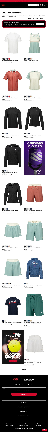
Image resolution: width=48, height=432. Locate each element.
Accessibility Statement (38, 423)
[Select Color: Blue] (25, 283)
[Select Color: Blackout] (25, 321)
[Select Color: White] (5, 59)
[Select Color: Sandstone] (31, 321)
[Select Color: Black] (3, 59)
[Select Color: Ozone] (27, 321)
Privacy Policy (9, 423)
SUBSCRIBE (24, 394)
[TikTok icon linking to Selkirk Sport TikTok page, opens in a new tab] (29, 385)
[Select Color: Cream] (27, 283)
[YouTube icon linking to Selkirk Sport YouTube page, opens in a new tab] (19, 385)
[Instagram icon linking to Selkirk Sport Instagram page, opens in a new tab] (16, 385)
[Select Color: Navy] (7, 59)
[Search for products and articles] (37, 5)
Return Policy (38, 425)
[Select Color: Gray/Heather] (7, 171)
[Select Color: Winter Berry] (27, 359)
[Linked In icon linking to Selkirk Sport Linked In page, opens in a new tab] (32, 385)
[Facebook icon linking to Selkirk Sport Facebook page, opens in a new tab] (22, 385)
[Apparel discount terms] (11, 63)
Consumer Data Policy (23, 425)
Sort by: (37, 18)
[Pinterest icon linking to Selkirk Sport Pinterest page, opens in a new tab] (25, 385)
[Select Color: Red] (9, 59)
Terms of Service (23, 423)
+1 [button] (32, 58)
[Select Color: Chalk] (29, 359)
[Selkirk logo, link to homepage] (3, 5)
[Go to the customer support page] (42, 5)
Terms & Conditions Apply (6, 62)
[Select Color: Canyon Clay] (31, 59)
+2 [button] (10, 58)
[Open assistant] (44, 430)
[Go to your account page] (44, 5)
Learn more (39, 24)
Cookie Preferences (9, 425)
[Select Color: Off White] (5, 321)
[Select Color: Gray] (27, 209)
